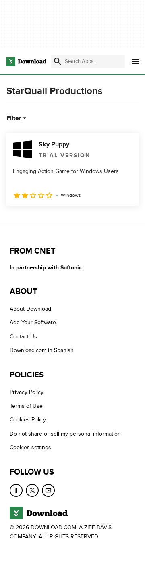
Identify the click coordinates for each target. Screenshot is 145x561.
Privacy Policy (27, 392)
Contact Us (23, 336)
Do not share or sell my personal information (65, 433)
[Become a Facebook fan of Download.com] (16, 490)
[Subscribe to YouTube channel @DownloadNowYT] (48, 490)
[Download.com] (26, 61)
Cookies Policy (28, 419)
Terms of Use (26, 406)
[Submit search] (57, 61)
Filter (13, 118)
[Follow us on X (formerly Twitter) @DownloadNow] (32, 490)
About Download (30, 308)
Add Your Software (33, 322)
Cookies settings (30, 447)
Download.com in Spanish (42, 350)
